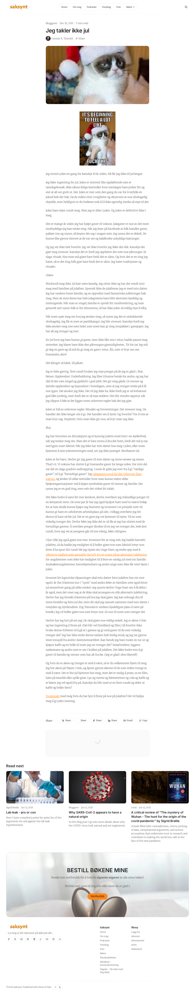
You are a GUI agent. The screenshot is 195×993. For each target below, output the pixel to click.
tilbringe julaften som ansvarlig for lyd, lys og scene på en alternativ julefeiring (96, 554)
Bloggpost (51, 23)
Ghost (41, 987)
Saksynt (18, 987)
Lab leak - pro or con (21, 812)
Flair (49, 987)
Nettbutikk (98, 896)
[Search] (186, 7)
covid (133, 807)
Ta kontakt (53, 696)
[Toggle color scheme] (58, 987)
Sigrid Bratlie (12, 807)
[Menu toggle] (134, 7)
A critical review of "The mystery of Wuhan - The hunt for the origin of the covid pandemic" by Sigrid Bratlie (158, 817)
